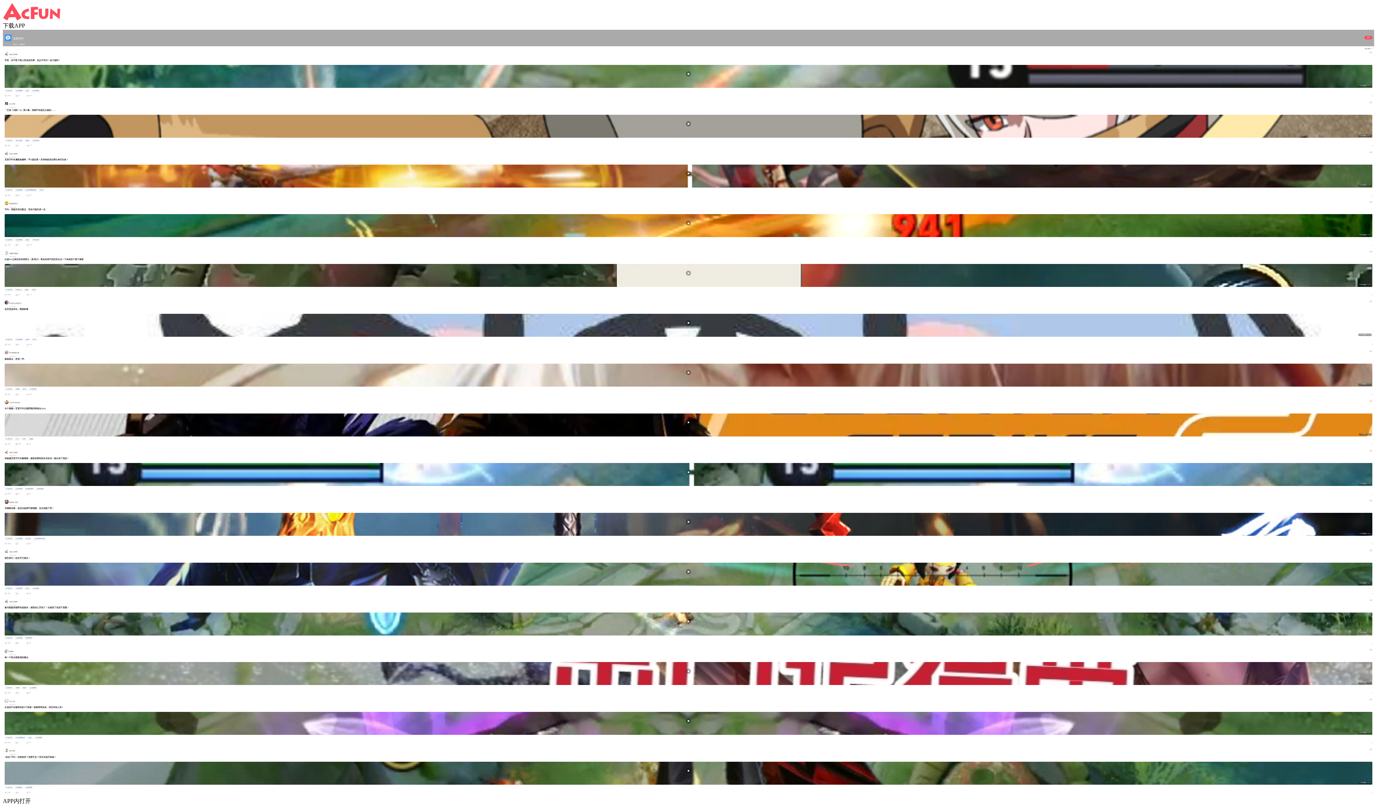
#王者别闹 (36, 140)
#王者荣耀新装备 (30, 190)
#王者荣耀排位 (20, 737)
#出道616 (19, 289)
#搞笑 (27, 240)
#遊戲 (31, 439)
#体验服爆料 (29, 489)
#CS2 (17, 439)
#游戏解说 (19, 787)
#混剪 (24, 688)
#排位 (30, 737)
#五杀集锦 (36, 90)
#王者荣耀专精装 (39, 538)
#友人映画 (19, 140)
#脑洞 (26, 289)
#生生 (34, 339)
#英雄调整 (40, 489)
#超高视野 (28, 638)
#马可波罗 (36, 240)
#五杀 (27, 90)
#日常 (24, 439)
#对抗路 (27, 538)
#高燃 (17, 389)
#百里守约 (9, 90)
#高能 (27, 140)
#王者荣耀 (19, 90)
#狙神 (27, 339)
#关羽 (41, 190)
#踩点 (24, 389)
